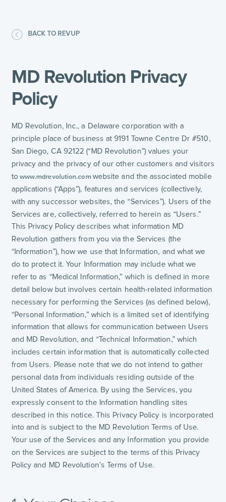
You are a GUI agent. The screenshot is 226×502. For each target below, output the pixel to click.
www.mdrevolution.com (55, 177)
